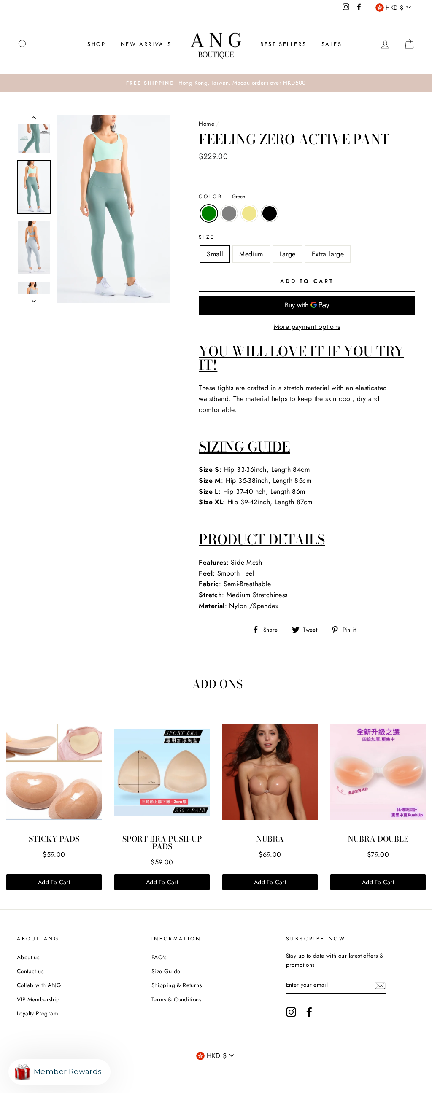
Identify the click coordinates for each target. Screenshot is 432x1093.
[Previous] (34, 119)
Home (206, 123)
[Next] (34, 298)
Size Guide (166, 971)
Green (208, 213)
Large (287, 254)
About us (28, 957)
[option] (216, 83)
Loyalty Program (37, 1013)
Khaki (249, 213)
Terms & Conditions (176, 999)
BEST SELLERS (283, 44)
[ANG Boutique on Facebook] (309, 1012)
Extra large (328, 254)
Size (207, 237)
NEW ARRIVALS (146, 44)
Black (269, 213)
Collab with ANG (39, 985)
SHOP (96, 44)
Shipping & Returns (176, 985)
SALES (331, 44)
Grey (229, 213)
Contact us (30, 971)
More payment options (307, 326)
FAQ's (159, 957)
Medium (251, 254)
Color (222, 196)
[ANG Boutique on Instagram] (291, 1012)
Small (215, 254)
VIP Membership (38, 999)
